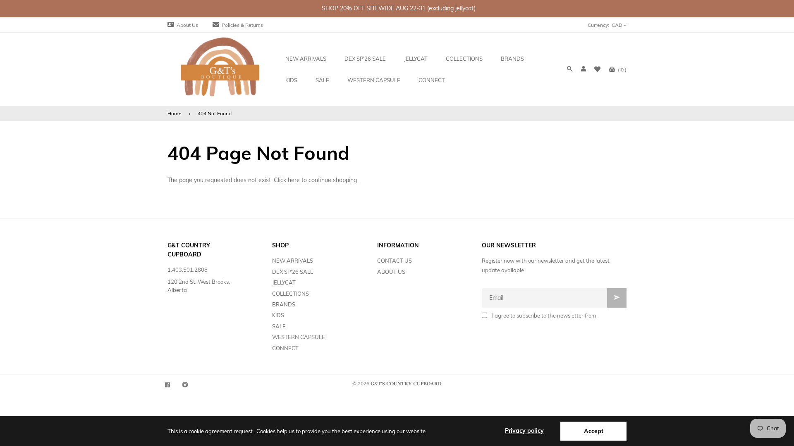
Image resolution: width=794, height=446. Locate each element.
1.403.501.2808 (187, 269)
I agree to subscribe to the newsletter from (544, 315)
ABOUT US (391, 271)
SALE (279, 326)
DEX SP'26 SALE (292, 271)
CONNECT (285, 348)
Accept (593, 431)
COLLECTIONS (290, 293)
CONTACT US (394, 260)
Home (174, 113)
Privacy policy (524, 430)
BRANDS (283, 304)
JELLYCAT (284, 282)
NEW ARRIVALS (292, 260)
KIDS (278, 315)
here (294, 180)
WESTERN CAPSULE (298, 337)
